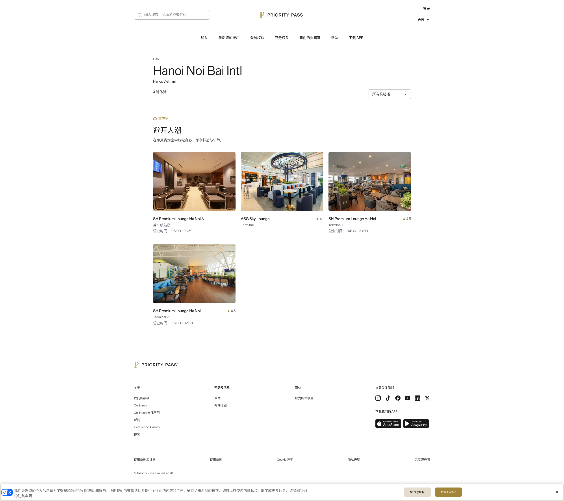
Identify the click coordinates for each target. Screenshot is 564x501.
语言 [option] (420, 19)
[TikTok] (388, 398)
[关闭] (557, 492)
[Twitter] (427, 398)
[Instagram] (378, 398)
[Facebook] (398, 398)
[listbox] (423, 20)
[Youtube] (407, 398)
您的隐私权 (417, 492)
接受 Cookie (448, 492)
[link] (388, 423)
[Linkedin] (417, 398)
